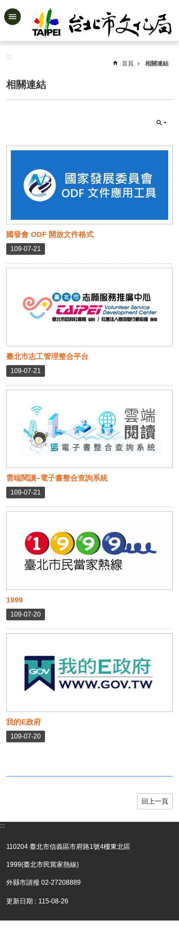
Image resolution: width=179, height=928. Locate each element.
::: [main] (8, 56)
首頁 (128, 63)
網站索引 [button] (12, 16)
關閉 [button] (161, 122)
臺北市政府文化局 (102, 24)
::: (2, 825)
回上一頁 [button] (155, 801)
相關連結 (157, 63)
